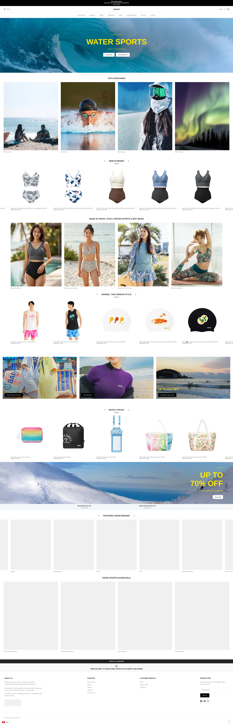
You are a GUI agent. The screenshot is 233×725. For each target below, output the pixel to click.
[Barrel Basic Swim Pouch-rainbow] (31, 435)
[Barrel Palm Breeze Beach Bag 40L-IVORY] (202, 435)
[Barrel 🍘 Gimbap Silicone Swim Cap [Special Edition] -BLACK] (202, 320)
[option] (116, 45)
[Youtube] (205, 701)
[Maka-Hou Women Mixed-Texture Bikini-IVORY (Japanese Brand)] (116, 186)
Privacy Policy (91, 693)
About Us (90, 690)
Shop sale (218, 497)
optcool (9, 717)
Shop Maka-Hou (123, 54)
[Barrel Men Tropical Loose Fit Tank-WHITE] (31, 320)
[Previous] (3, 483)
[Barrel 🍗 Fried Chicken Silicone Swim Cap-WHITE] (116, 320)
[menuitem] (82, 15)
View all (116, 163)
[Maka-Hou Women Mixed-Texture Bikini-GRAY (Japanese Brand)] (202, 186)
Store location (116, 4)
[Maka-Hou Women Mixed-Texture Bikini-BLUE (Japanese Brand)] (159, 186)
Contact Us (143, 687)
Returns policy (144, 685)
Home (89, 685)
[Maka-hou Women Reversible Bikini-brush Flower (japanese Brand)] (74, 186)
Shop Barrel (108, 54)
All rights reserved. (16, 717)
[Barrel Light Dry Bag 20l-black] (74, 435)
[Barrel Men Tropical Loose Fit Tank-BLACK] (74, 320)
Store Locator (91, 682)
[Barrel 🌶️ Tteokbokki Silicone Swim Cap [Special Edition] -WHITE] (159, 320)
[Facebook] (201, 701)
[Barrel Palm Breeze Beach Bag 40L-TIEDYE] (159, 435)
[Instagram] (208, 701)
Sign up (205, 695)
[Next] (229, 483)
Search (89, 687)
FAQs (141, 682)
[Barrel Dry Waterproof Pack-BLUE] (116, 435)
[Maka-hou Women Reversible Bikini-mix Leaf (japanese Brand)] (31, 186)
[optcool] (116, 9)
